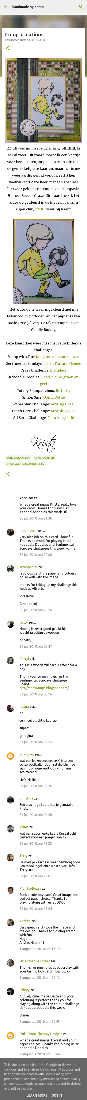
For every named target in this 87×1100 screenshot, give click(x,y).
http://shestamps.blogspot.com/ (44, 688)
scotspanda (28, 567)
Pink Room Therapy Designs (40, 1034)
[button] (7, 48)
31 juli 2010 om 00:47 (35, 646)
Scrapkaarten (44, 457)
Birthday (63, 390)
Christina (26, 798)
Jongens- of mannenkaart (58, 357)
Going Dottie (54, 397)
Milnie (24, 827)
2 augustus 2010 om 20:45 (39, 1021)
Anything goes (63, 411)
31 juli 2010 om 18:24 (35, 909)
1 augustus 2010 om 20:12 (39, 977)
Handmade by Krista (28, 7)
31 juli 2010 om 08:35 (35, 786)
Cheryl (24, 659)
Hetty (23, 622)
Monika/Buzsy (30, 888)
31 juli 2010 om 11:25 (35, 843)
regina (24, 706)
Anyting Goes (62, 404)
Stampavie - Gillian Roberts (25, 463)
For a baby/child (61, 418)
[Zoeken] (81, 7)
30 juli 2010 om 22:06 (35, 555)
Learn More (36, 1095)
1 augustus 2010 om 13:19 (39, 949)
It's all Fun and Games (62, 363)
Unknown (26, 754)
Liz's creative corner (34, 961)
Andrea (25, 921)
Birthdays (58, 370)
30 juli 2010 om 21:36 (35, 518)
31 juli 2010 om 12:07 (35, 876)
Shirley (24, 990)
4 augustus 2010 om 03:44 (39, 1054)
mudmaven (28, 530)
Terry (23, 856)
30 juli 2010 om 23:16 (35, 610)
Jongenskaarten (18, 457)
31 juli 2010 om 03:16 (35, 694)
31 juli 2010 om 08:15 (35, 742)
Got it (57, 1095)
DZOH (40, 209)
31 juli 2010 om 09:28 (35, 815)
